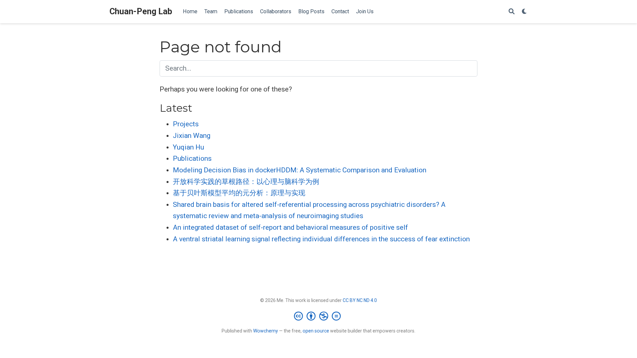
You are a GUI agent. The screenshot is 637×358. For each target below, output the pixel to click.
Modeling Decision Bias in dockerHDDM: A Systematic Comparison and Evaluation (299, 170)
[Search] (512, 12)
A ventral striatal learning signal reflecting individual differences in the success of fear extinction (321, 239)
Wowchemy (265, 330)
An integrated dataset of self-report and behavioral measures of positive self (290, 227)
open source (316, 330)
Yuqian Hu (188, 147)
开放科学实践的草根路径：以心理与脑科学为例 (246, 182)
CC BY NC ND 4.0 (360, 300)
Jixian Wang (191, 136)
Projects (186, 124)
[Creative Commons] (318, 316)
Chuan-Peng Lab (140, 11)
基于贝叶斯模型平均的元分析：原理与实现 (239, 193)
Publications (192, 158)
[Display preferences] (525, 12)
